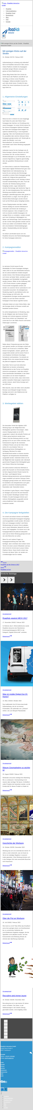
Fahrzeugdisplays (11, 11)
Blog (7, 17)
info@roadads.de (9, 1058)
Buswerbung (9, 15)
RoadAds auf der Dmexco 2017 (10, 563)
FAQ (7, 19)
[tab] (6, 1021)
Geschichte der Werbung (13, 843)
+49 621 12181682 (10, 1056)
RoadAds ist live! (6, 568)
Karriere (3, 1068)
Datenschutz (4, 1072)
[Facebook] (2, 1082)
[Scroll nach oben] (2, 1089)
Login (2, 1075)
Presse (2, 1066)
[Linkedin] (4, 1082)
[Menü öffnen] (3, 36)
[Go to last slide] (4, 580)
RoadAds (8, 9)
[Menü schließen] (1, 1093)
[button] (31, 1052)
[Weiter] (11, 580)
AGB (2, 1074)
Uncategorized (7, 614)
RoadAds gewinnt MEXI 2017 (15, 618)
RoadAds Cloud (10, 13)
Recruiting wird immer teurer (14, 996)
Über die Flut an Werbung (13, 918)
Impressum (4, 1070)
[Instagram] (6, 1082)
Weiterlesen (7, 636)
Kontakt (8, 22)
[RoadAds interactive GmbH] (10, 5)
